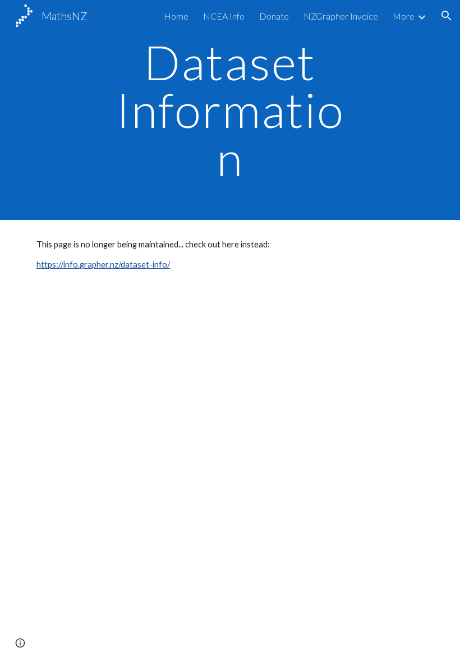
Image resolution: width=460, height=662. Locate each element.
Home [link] (176, 16)
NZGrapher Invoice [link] (340, 16)
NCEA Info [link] (224, 16)
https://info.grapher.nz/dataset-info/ (103, 264)
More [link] (404, 16)
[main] (230, 110)
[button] (446, 15)
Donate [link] (274, 16)
